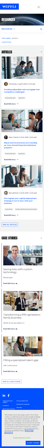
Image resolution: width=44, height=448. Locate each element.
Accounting (8, 209)
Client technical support (7, 401)
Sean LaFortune (14, 193)
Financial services (10, 98)
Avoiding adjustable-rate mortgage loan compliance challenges (22, 91)
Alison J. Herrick (14, 137)
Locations (6, 405)
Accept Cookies (33, 443)
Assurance (22, 98)
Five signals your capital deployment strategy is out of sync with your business (20, 200)
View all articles (32, 52)
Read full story (10, 104)
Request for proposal (22, 404)
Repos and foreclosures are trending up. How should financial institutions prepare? (20, 145)
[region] (22, 428)
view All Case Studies (40, 238)
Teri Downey (13, 84)
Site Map (19, 407)
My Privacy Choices (9, 409)
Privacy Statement (22, 401)
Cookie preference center (21, 438)
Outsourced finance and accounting (26, 209)
